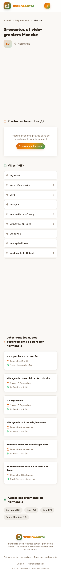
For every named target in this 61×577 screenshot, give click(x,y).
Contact (20, 563)
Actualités (26, 557)
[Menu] (54, 6)
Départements (22, 20)
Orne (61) (47, 510)
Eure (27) (31, 510)
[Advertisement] (30, 85)
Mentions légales (36, 563)
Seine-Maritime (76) (16, 517)
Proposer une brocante (30, 146)
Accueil (7, 20)
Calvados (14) (13, 510)
